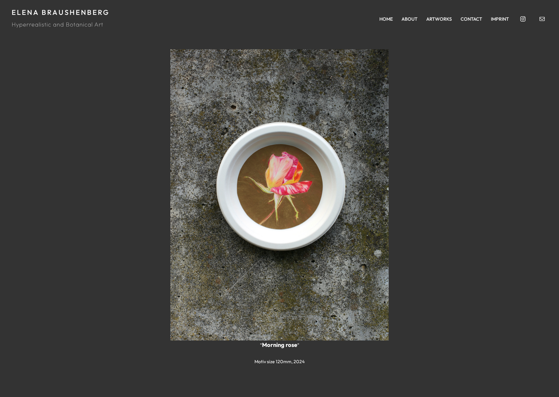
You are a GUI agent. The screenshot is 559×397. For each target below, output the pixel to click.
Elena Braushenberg (61, 12)
